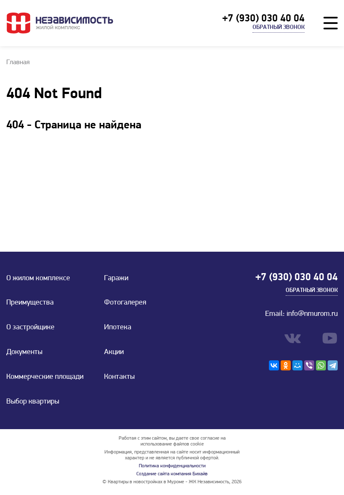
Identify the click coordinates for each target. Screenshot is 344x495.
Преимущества (30, 303)
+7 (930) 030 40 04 (263, 19)
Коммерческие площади (44, 377)
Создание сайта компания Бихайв (172, 474)
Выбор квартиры (32, 402)
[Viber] (309, 365)
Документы (24, 352)
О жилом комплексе (38, 278)
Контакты (119, 377)
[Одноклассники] (286, 365)
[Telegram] (333, 365)
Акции (114, 352)
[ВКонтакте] (274, 365)
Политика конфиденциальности (172, 466)
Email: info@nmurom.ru (301, 314)
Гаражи (116, 278)
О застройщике (30, 327)
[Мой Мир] (297, 365)
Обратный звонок (279, 27)
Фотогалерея (125, 303)
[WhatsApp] (321, 365)
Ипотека (117, 327)
